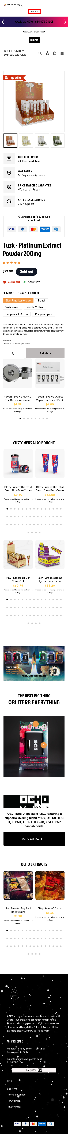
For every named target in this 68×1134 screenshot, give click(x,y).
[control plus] (21, 353)
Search (11, 1088)
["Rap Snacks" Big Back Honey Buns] (18, 887)
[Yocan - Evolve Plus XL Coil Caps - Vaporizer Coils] (17, 374)
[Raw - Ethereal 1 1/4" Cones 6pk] (18, 556)
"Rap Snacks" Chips (50, 908)
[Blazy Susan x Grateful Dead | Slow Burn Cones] (50, 465)
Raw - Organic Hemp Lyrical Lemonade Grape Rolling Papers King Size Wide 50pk (50, 579)
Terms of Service (16, 1094)
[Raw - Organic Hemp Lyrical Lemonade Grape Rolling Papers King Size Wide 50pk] (50, 556)
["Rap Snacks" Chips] (50, 887)
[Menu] (62, 53)
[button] (20, 418)
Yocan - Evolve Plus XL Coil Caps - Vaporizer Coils (17, 398)
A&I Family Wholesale (15, 52)
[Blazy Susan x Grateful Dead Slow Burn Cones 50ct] (18, 465)
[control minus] (5, 353)
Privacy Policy (14, 1106)
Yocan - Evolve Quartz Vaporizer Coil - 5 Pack (49, 398)
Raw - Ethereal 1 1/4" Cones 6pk (18, 579)
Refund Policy (14, 1100)
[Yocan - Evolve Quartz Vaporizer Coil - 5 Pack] (50, 374)
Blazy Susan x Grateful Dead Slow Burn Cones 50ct (18, 488)
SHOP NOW (34, 11)
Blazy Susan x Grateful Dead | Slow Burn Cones (50, 488)
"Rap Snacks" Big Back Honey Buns (18, 910)
